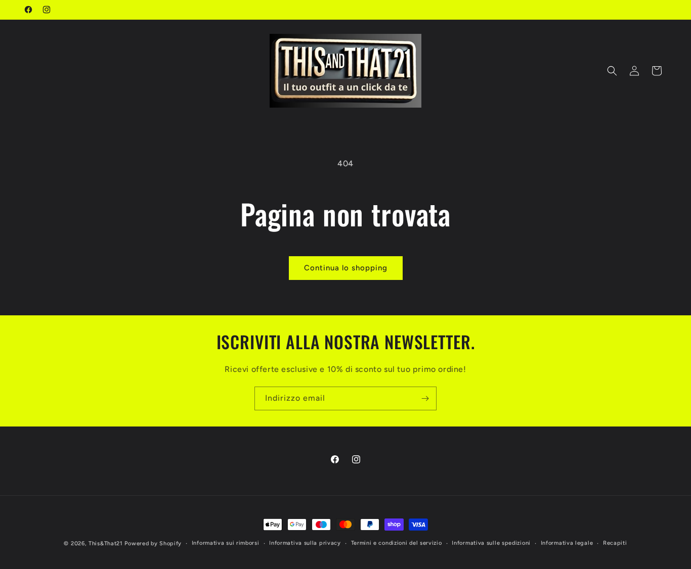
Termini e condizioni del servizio (396, 543)
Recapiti (615, 543)
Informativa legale (567, 543)
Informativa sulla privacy (305, 543)
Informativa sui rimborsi (226, 543)
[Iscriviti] (425, 398)
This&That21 (106, 543)
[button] (612, 71)
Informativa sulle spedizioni (491, 543)
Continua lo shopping (345, 267)
